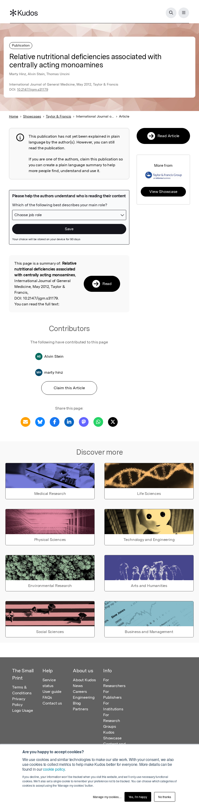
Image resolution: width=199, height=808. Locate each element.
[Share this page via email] (25, 421)
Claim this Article (69, 388)
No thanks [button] (164, 797)
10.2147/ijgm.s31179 (32, 89)
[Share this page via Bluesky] (40, 421)
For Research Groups (111, 721)
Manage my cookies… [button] (107, 797)
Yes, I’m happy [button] (138, 797)
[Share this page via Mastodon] (84, 421)
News (78, 685)
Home (13, 116)
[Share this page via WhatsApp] (98, 421)
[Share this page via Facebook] (55, 421)
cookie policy (54, 769)
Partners (80, 709)
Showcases (32, 116)
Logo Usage (22, 710)
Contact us (52, 703)
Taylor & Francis (58, 116)
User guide (51, 691)
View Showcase (163, 191)
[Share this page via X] (113, 421)
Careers (80, 691)
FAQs (47, 697)
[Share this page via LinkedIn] (69, 421)
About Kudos (84, 680)
